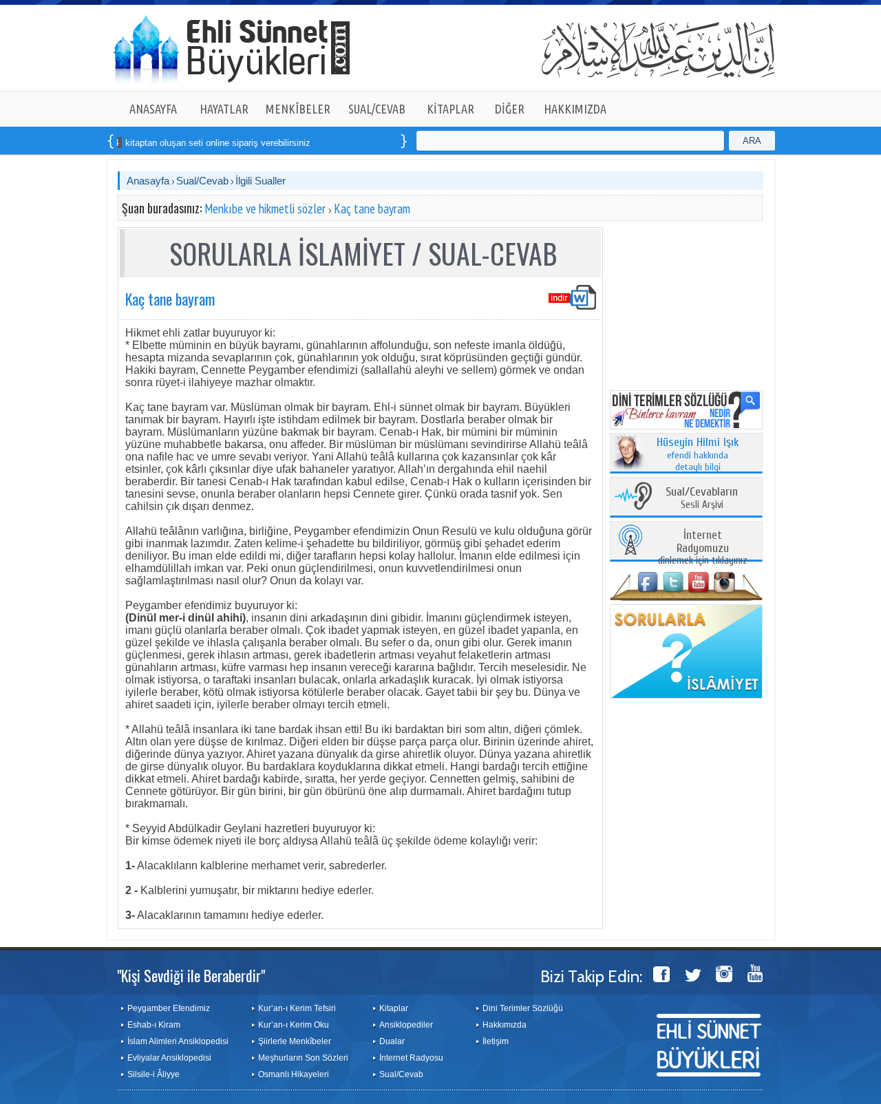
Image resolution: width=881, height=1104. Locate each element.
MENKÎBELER (298, 109)
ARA (752, 141)
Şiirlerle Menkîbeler (294, 1041)
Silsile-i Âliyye (153, 1074)
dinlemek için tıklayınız (702, 548)
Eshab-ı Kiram (153, 1025)
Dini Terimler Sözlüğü (522, 1008)
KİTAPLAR (450, 109)
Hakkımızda (504, 1025)
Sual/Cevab (202, 181)
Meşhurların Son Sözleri (303, 1058)
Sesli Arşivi (702, 499)
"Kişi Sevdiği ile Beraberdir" (191, 975)
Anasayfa (148, 181)
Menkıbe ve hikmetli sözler (265, 208)
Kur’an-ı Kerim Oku (293, 1025)
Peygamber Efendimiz (168, 1008)
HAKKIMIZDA (575, 109)
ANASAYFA (153, 109)
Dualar (392, 1041)
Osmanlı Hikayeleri (293, 1074)
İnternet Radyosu (411, 1058)
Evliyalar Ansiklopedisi (169, 1058)
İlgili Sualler (260, 181)
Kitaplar (393, 1008)
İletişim (495, 1041)
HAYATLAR (224, 109)
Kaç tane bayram (372, 208)
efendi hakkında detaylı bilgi (698, 455)
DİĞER (509, 109)
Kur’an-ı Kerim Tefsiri (297, 1008)
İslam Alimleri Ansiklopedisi (178, 1041)
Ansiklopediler (406, 1025)
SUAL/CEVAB (376, 109)
